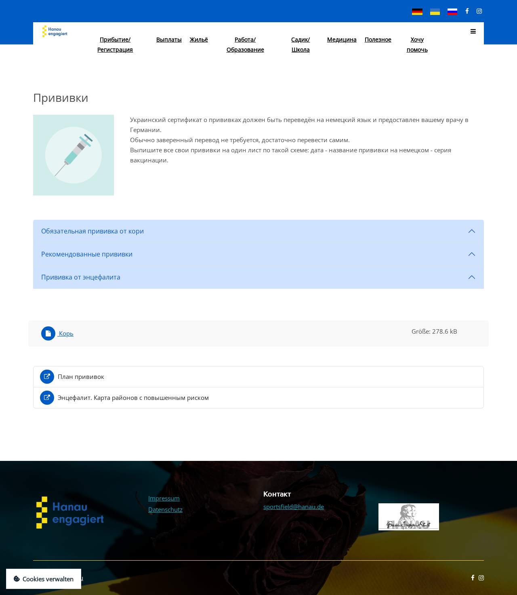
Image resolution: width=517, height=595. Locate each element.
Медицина (342, 39)
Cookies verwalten (48, 579)
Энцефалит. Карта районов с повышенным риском (132, 397)
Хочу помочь (417, 44)
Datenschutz (165, 509)
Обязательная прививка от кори (92, 231)
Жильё (199, 39)
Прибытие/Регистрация (115, 44)
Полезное (378, 39)
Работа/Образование (245, 44)
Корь (65, 333)
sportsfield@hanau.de (293, 506)
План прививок (80, 376)
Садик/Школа (300, 44)
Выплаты (169, 39)
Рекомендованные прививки (86, 254)
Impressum (164, 498)
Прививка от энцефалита (80, 277)
